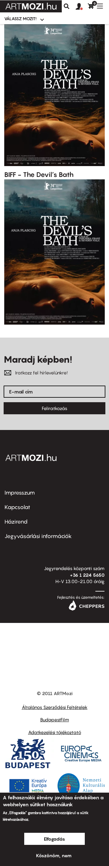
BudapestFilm (54, 719)
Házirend (16, 521)
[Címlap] (31, 6)
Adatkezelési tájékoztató (54, 732)
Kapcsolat (17, 507)
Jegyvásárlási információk (38, 536)
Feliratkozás (54, 408)
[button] (82, 7)
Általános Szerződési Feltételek (55, 707)
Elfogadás (54, 839)
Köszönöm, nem (53, 855)
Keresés (67, 6)
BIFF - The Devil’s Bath (39, 174)
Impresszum (20, 492)
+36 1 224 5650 (87, 575)
